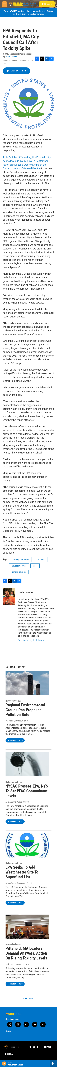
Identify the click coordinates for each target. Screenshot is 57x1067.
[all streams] (53, 1063)
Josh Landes (11, 56)
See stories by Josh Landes (32, 640)
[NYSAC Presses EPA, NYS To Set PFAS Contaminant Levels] (27, 764)
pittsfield (41, 560)
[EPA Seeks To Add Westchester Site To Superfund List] (27, 845)
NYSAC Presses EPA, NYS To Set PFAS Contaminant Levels (27, 791)
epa (35, 566)
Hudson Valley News (14, 782)
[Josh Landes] (9, 596)
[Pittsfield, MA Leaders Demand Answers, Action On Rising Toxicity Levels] (27, 927)
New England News (20, 560)
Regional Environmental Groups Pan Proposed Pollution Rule (25, 710)
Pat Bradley (10, 721)
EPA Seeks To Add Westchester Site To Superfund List (22, 872)
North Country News (13, 701)
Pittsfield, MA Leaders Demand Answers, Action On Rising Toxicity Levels (26, 953)
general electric (19, 572)
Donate (48, 4)
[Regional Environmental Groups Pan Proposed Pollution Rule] (27, 683)
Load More (28, 998)
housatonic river (19, 566)
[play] (4, 1063)
